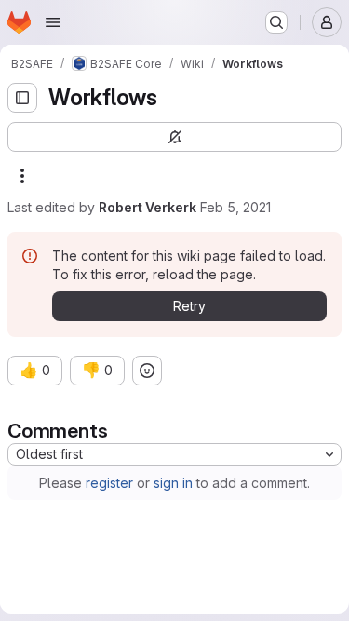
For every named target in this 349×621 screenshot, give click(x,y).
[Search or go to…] (276, 22)
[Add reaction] (147, 370)
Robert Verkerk (147, 207)
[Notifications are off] (174, 137)
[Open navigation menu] (53, 22)
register (109, 483)
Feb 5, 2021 (235, 207)
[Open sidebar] (22, 98)
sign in (173, 483)
